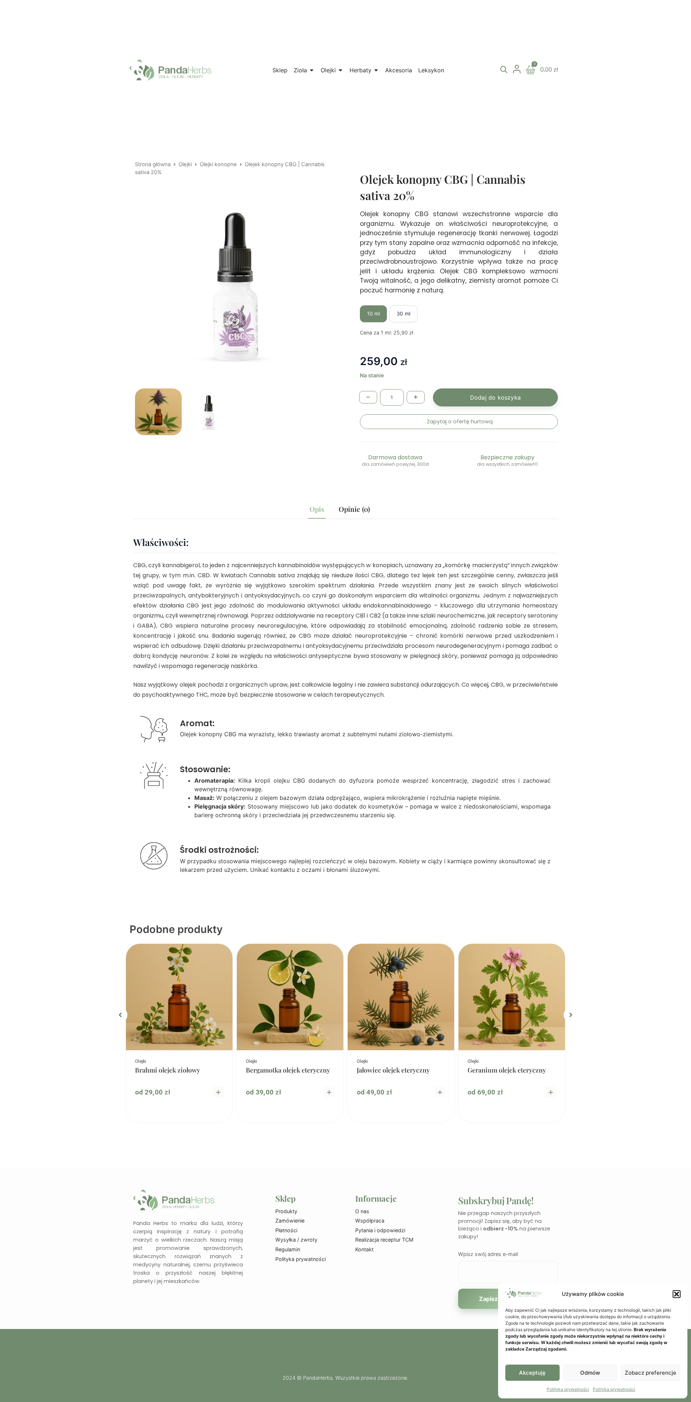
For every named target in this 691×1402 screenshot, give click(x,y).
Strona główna (153, 164)
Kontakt (364, 1249)
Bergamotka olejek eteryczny (288, 1070)
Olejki (185, 164)
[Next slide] (571, 1015)
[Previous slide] (120, 1015)
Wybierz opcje (218, 1092)
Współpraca (369, 1220)
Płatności (286, 1230)
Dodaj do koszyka (495, 397)
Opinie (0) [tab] (354, 509)
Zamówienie (289, 1220)
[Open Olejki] (340, 70)
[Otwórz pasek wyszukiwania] (503, 69)
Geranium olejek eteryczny (507, 1070)
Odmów (590, 1372)
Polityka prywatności (568, 1389)
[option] (179, 1033)
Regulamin (287, 1249)
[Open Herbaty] (376, 70)
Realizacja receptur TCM (384, 1240)
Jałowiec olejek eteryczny (393, 1070)
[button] (676, 1294)
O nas (362, 1211)
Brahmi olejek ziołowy (167, 1070)
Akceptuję (532, 1372)
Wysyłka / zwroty (296, 1240)
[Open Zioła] (312, 70)
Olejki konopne (218, 164)
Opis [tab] (317, 509)
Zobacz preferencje (650, 1372)
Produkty (286, 1211)
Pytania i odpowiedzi (380, 1230)
